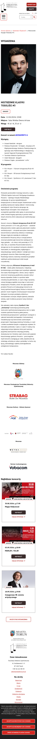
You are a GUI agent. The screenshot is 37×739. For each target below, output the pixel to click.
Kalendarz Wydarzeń (19, 31)
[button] (18, 69)
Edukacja (18, 691)
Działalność (18, 689)
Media (19, 697)
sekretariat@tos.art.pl (18, 672)
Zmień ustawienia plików (18, 732)
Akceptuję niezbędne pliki (18, 726)
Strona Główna (6, 31)
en (36, 13)
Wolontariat (18, 702)
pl (32, 13)
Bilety (33, 9)
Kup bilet (8, 129)
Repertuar (32, 5)
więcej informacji (18, 517)
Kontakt (18, 700)
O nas (18, 686)
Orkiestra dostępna (24, 13)
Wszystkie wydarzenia (19, 620)
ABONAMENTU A (21, 135)
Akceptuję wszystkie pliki (18, 721)
